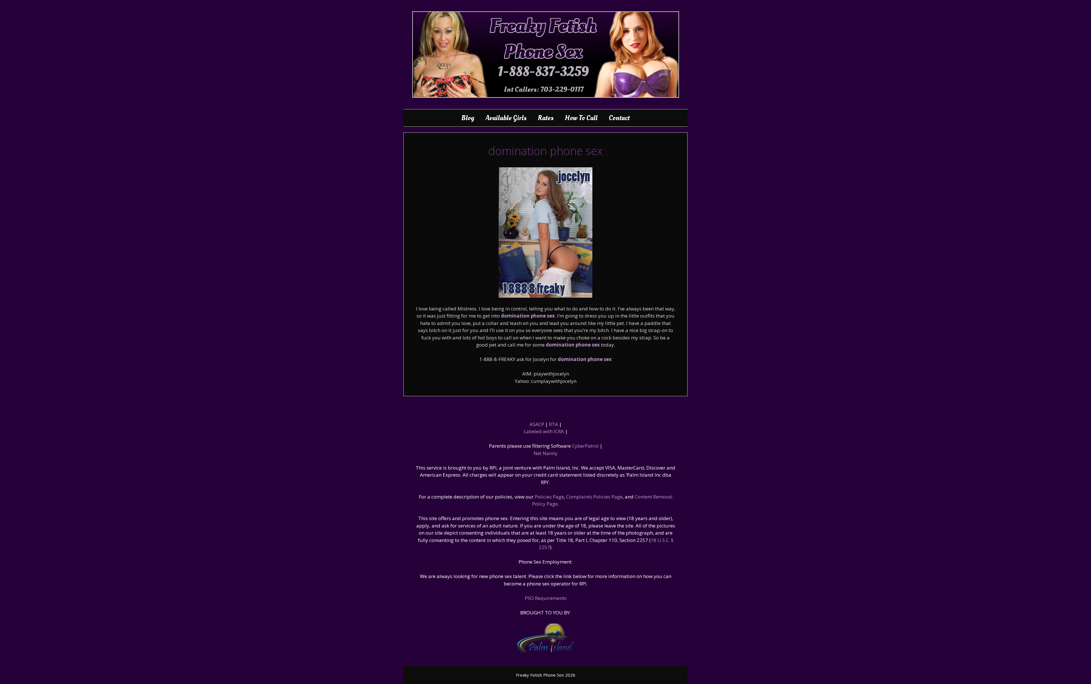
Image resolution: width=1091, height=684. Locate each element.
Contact (619, 118)
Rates (545, 118)
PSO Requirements (546, 598)
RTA (553, 424)
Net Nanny (545, 453)
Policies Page (549, 496)
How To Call (581, 118)
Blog (467, 118)
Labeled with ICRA (544, 431)
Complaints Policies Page (594, 496)
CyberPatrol (585, 446)
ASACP (537, 424)
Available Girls (506, 118)
